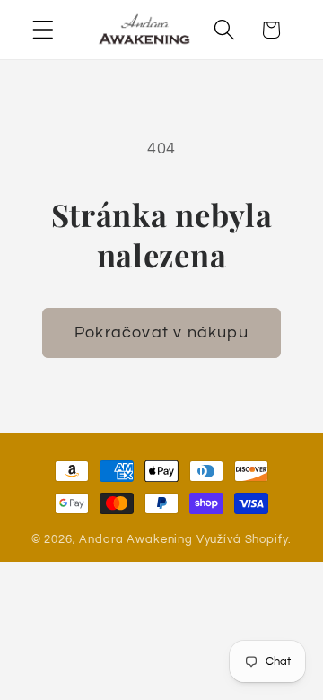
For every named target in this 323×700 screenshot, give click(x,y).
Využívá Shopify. (244, 539)
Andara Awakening (135, 539)
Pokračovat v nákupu (161, 332)
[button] (43, 30)
